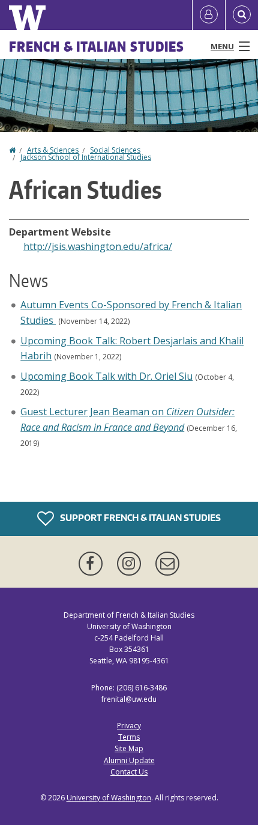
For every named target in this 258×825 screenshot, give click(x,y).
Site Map (129, 748)
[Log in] (209, 15)
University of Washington (109, 798)
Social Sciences (115, 150)
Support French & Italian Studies (139, 518)
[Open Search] (242, 15)
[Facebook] (93, 564)
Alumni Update (129, 760)
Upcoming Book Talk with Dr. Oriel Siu (106, 376)
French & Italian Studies (96, 46)
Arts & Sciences (53, 150)
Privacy (129, 725)
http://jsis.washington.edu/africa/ (97, 246)
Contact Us (129, 772)
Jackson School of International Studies (85, 157)
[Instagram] (131, 564)
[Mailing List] (167, 564)
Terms (129, 737)
